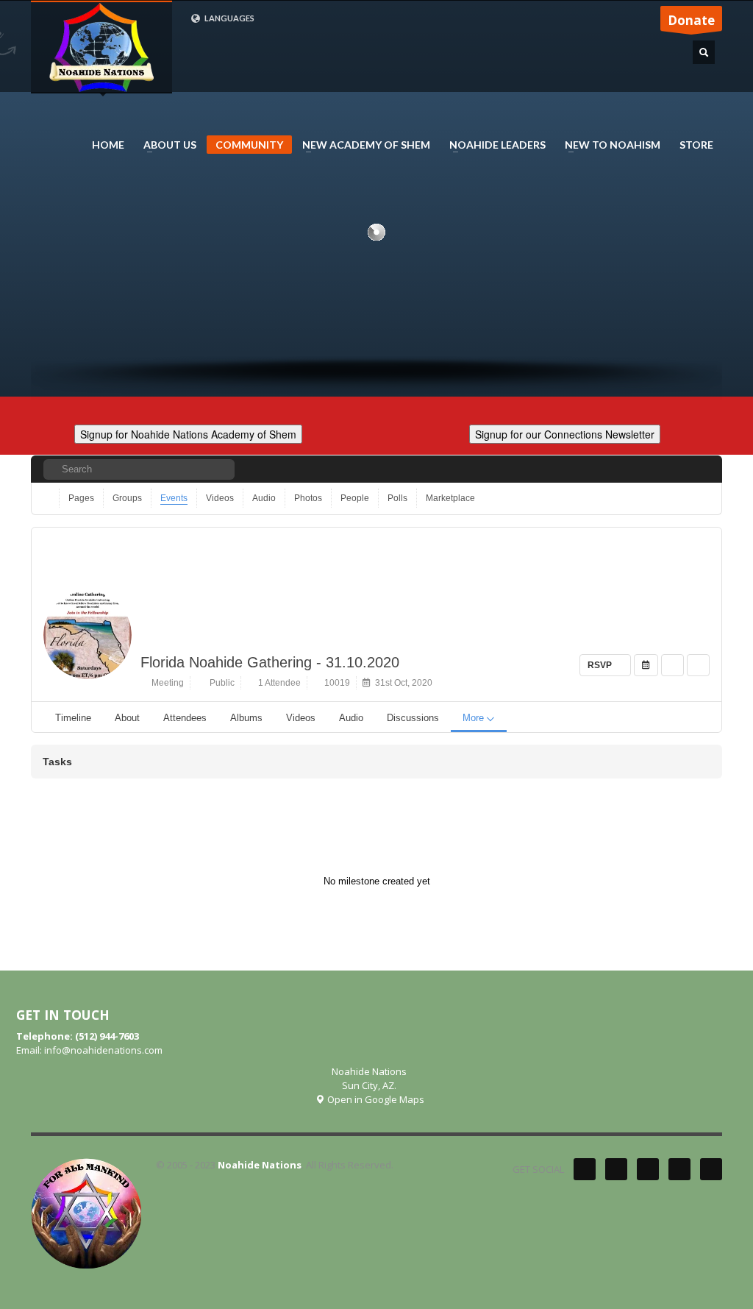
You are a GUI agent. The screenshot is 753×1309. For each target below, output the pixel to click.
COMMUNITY (249, 144)
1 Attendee (277, 683)
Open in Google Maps (374, 1099)
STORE (696, 145)
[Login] (699, 469)
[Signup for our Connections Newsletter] (564, 432)
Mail (711, 1169)
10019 (335, 683)
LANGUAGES (228, 18)
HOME (108, 145)
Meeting (165, 683)
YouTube (679, 1169)
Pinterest (648, 1169)
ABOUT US (165, 145)
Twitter (585, 1169)
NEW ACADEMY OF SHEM (361, 145)
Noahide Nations (259, 1164)
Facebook (616, 1169)
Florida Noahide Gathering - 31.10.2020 (269, 662)
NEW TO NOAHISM (608, 145)
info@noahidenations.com (103, 1050)
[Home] (48, 498)
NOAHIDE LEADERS (493, 145)
